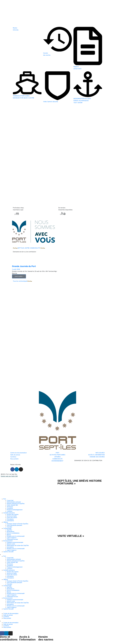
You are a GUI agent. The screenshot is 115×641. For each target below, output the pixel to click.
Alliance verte (11, 544)
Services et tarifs (12, 516)
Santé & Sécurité (8, 551)
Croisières (10, 508)
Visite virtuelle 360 (12, 505)
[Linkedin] (17, 469)
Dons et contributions (13, 533)
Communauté (7, 528)
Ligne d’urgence (11, 537)
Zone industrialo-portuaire (14, 525)
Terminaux (10, 506)
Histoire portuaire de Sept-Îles (15, 503)
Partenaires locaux (12, 539)
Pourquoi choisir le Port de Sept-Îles (17, 523)
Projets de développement (14, 509)
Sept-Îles (9, 530)
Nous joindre (7, 618)
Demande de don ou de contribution (24, 252)
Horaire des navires (12, 514)
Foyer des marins (12, 517)
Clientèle (9, 527)
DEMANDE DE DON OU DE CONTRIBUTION (88, 460)
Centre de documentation (10, 613)
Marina (9, 534)
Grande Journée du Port (24, 266)
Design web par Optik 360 (9, 476)
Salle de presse (8, 615)
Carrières (9, 511)
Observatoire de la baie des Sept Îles (18, 545)
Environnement (7, 541)
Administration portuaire (14, 502)
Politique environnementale (15, 542)
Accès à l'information (27, 638)
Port (4, 499)
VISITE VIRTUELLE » (71, 535)
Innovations (10, 547)
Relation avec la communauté (15, 536)
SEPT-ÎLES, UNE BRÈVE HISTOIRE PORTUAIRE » (80, 482)
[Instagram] (21, 469)
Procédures (10, 519)
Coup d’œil (10, 500)
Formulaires (10, 520)
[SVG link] (29, 488)
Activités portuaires (9, 513)
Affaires (5, 522)
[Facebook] (12, 469)
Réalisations (10, 531)
